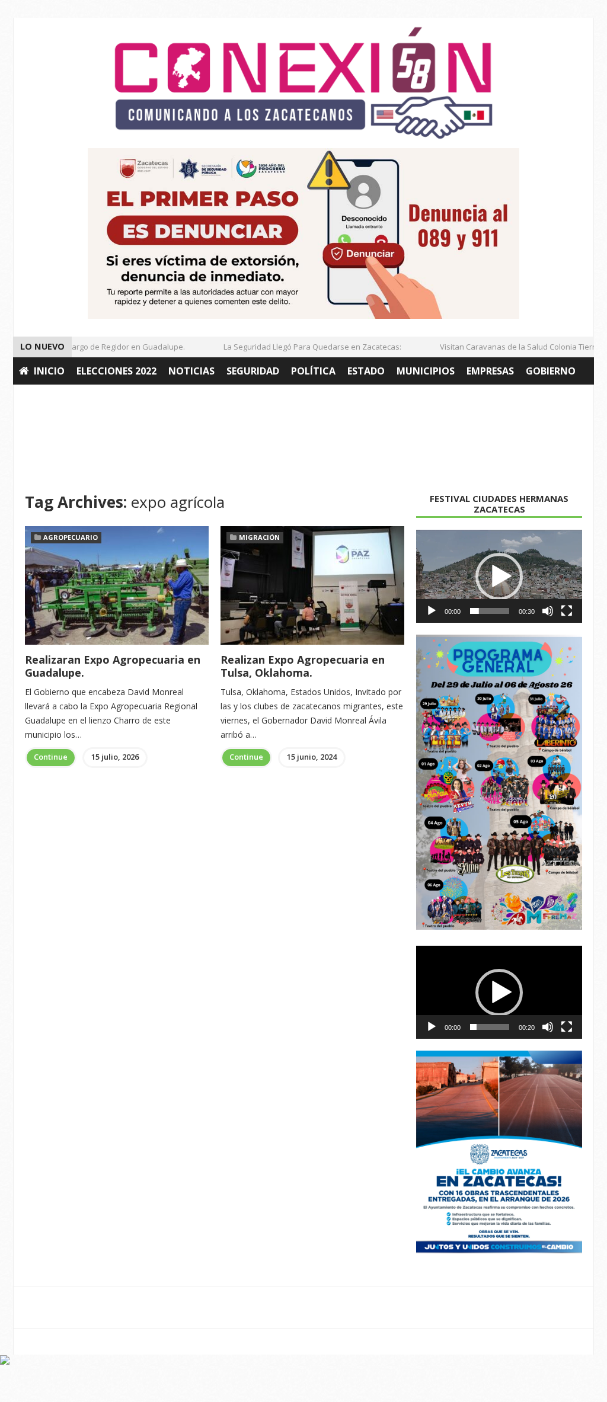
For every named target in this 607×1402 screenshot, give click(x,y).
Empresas (490, 370)
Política (313, 370)
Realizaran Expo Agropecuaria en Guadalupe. (112, 666)
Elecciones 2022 (116, 370)
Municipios (426, 370)
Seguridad (252, 370)
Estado (366, 370)
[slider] (489, 611)
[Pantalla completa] (567, 611)
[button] (499, 576)
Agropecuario (56, 398)
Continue (51, 756)
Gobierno (551, 370)
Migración (259, 537)
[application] (499, 576)
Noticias (191, 370)
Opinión (127, 398)
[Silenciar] (548, 611)
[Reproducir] (431, 611)
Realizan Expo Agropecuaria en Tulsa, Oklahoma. (303, 666)
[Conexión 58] (303, 83)
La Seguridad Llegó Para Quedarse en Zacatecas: (302, 346)
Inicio (49, 370)
